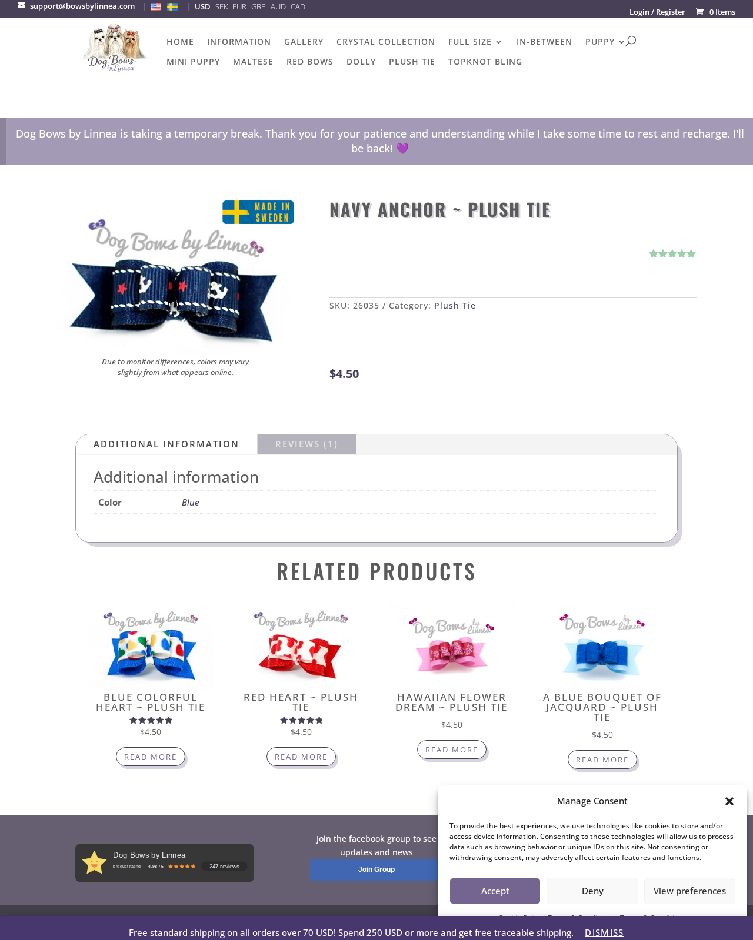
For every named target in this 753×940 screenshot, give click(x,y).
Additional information (166, 444)
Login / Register (657, 11)
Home (180, 42)
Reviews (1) (306, 444)
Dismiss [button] (604, 932)
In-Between (544, 42)
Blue (190, 502)
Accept (495, 890)
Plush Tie (412, 62)
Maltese (253, 62)
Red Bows (310, 62)
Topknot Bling (485, 62)
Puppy (600, 42)
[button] (729, 801)
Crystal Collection (385, 42)
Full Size (470, 42)
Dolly (361, 62)
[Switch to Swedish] (172, 6)
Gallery (304, 42)
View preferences (690, 890)
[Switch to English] (156, 6)
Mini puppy (193, 62)
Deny (593, 890)
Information (239, 42)
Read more (150, 756)
